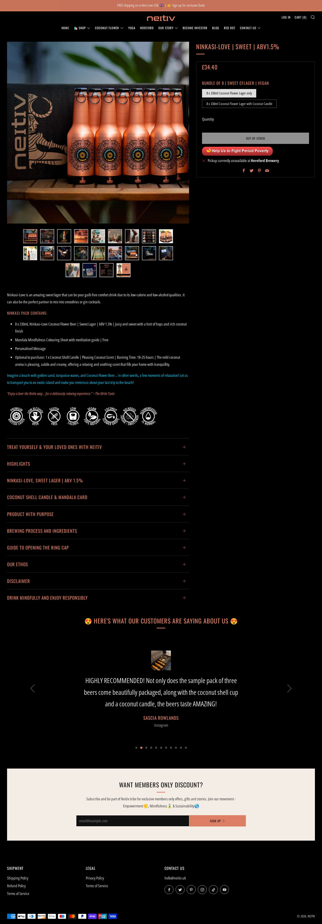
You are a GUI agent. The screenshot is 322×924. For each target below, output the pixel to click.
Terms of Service (18, 893)
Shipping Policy (17, 878)
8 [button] (171, 748)
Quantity (208, 119)
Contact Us (248, 27)
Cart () (300, 17)
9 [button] (176, 748)
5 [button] (156, 748)
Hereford (147, 27)
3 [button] (146, 748)
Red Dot (229, 27)
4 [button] (151, 748)
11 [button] (186, 748)
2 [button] (141, 748)
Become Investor (195, 27)
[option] (98, 133)
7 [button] (166, 748)
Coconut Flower (107, 27)
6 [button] (161, 748)
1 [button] (136, 748)
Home (65, 27)
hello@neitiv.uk (175, 878)
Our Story (165, 27)
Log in (286, 17)
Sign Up (215, 820)
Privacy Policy (95, 878)
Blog (215, 27)
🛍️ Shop (80, 27)
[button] (30, 236)
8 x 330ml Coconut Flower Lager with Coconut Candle (239, 103)
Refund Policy (16, 885)
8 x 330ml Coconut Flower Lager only (229, 93)
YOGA (131, 27)
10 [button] (181, 748)
